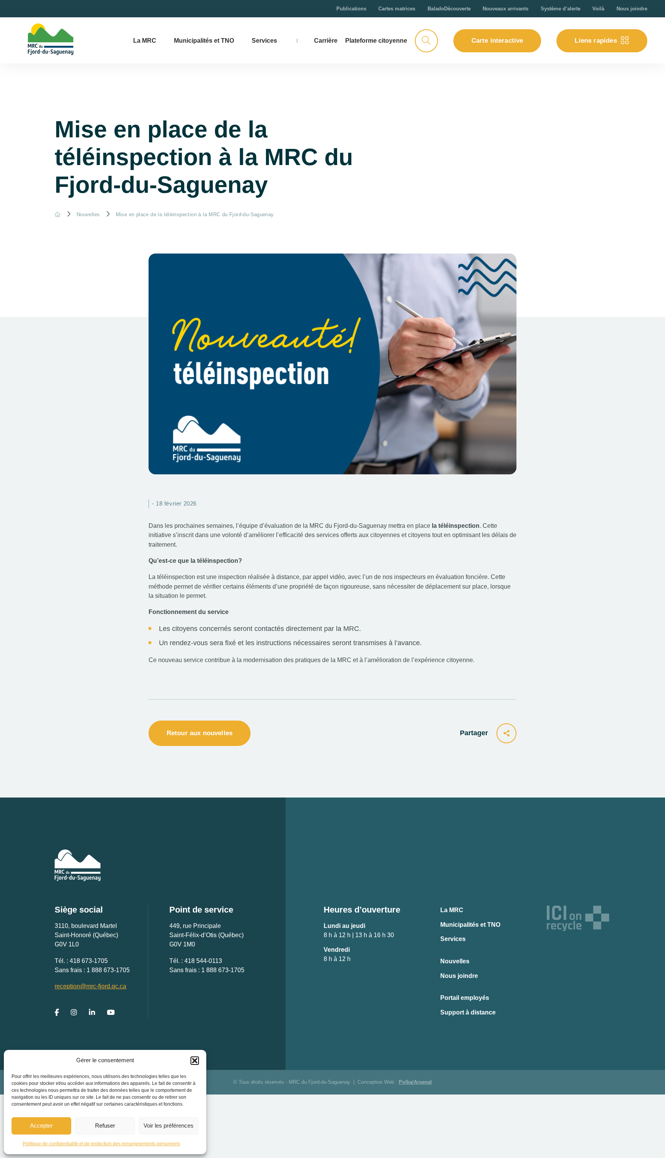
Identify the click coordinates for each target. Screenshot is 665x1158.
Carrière (326, 40)
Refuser (105, 1125)
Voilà (598, 9)
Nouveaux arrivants (505, 9)
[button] (195, 1061)
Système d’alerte (560, 9)
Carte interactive (497, 40)
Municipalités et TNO (204, 40)
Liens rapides (596, 40)
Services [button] (264, 40)
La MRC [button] (144, 40)
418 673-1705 (89, 960)
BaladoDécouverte (449, 9)
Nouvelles (88, 214)
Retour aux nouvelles (199, 733)
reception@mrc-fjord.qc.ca (90, 986)
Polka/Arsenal (415, 1082)
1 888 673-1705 (108, 969)
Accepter (41, 1125)
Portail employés (464, 997)
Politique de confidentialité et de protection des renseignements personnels (101, 1143)
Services (453, 938)
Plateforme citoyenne (376, 40)
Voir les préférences (169, 1125)
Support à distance (468, 1012)
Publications (351, 9)
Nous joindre (632, 9)
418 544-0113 (203, 960)
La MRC (451, 909)
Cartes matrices (396, 9)
